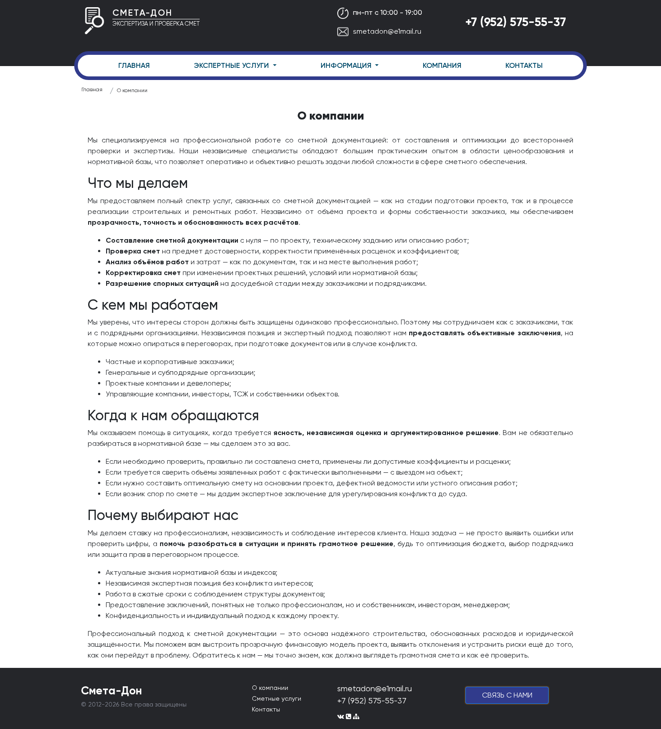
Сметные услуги (276, 698)
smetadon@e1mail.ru (387, 31)
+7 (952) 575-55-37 (515, 21)
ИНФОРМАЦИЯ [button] (347, 65)
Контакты (266, 709)
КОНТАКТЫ (524, 65)
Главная (92, 89)
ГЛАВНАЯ (134, 65)
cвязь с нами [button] (507, 695)
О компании (132, 90)
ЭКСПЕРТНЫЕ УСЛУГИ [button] (232, 65)
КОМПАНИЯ (442, 65)
